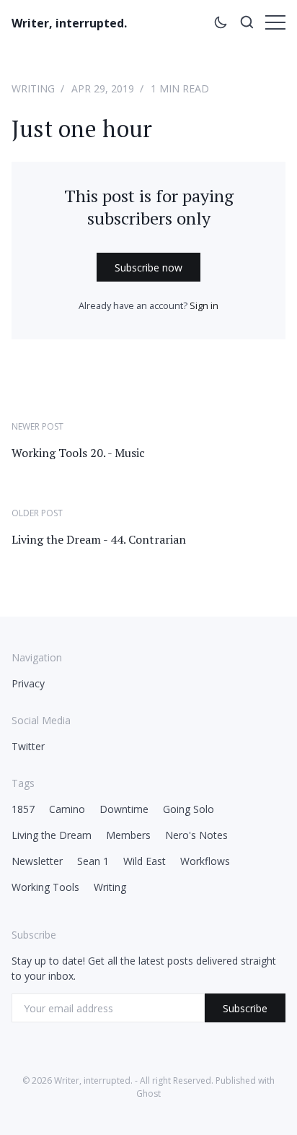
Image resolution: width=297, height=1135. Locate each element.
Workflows (205, 861)
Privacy (28, 683)
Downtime (123, 809)
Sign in (204, 305)
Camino (67, 809)
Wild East (144, 861)
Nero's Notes (196, 835)
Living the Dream (52, 835)
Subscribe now (148, 267)
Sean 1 (93, 861)
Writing (33, 88)
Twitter (28, 746)
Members (128, 835)
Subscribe (245, 1008)
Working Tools (45, 887)
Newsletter (37, 861)
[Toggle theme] (220, 24)
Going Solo (188, 809)
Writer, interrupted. (69, 23)
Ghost (148, 1093)
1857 (23, 809)
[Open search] (246, 24)
